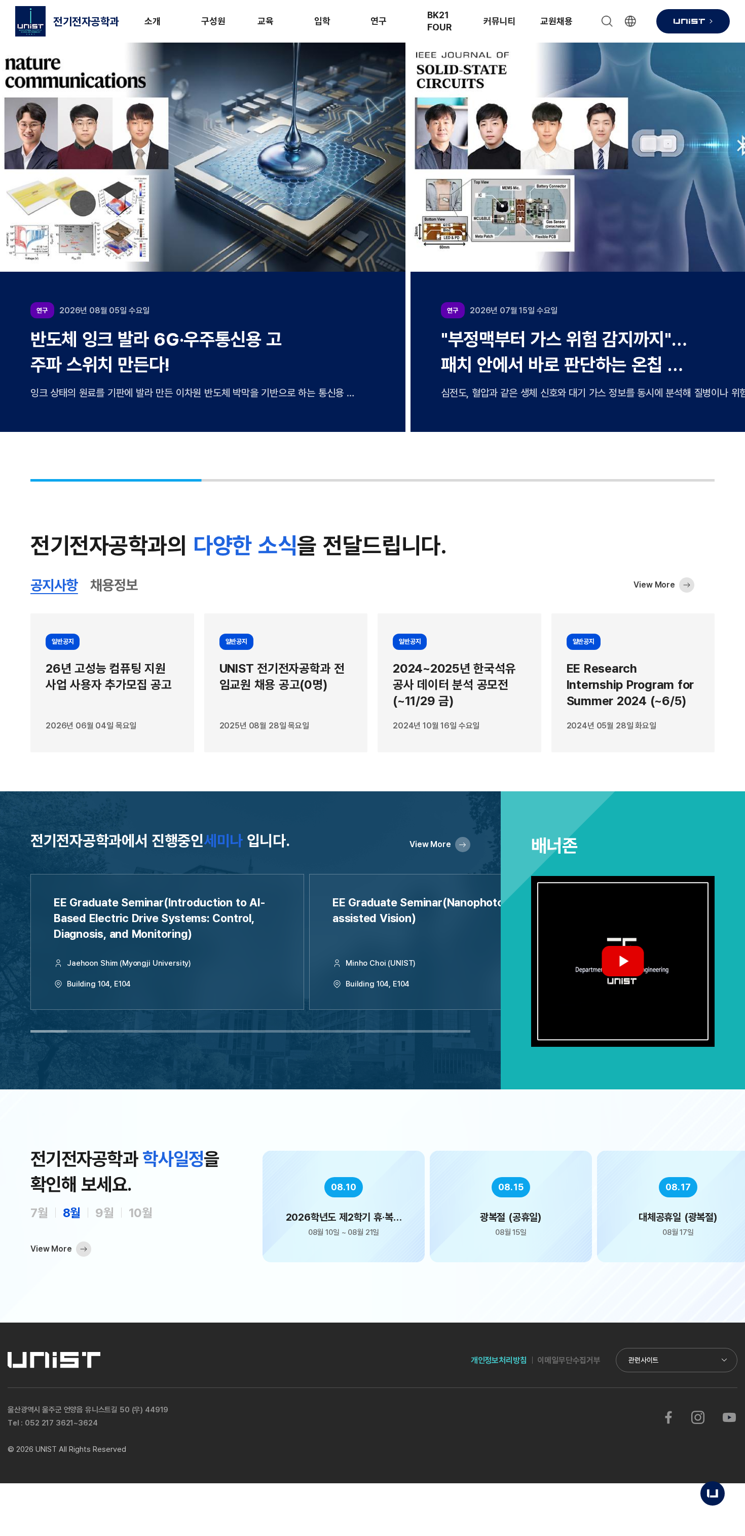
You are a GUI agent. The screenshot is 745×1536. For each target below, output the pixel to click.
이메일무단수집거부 (569, 1360)
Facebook (668, 1417)
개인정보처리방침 (499, 1360)
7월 (39, 1212)
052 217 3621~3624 (61, 1422)
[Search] (607, 21)
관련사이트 (643, 1360)
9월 (104, 1212)
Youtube (729, 1417)
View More (654, 584)
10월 (141, 1212)
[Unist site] (693, 21)
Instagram (697, 1417)
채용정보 (114, 585)
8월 (72, 1212)
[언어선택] (630, 21)
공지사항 (54, 585)
